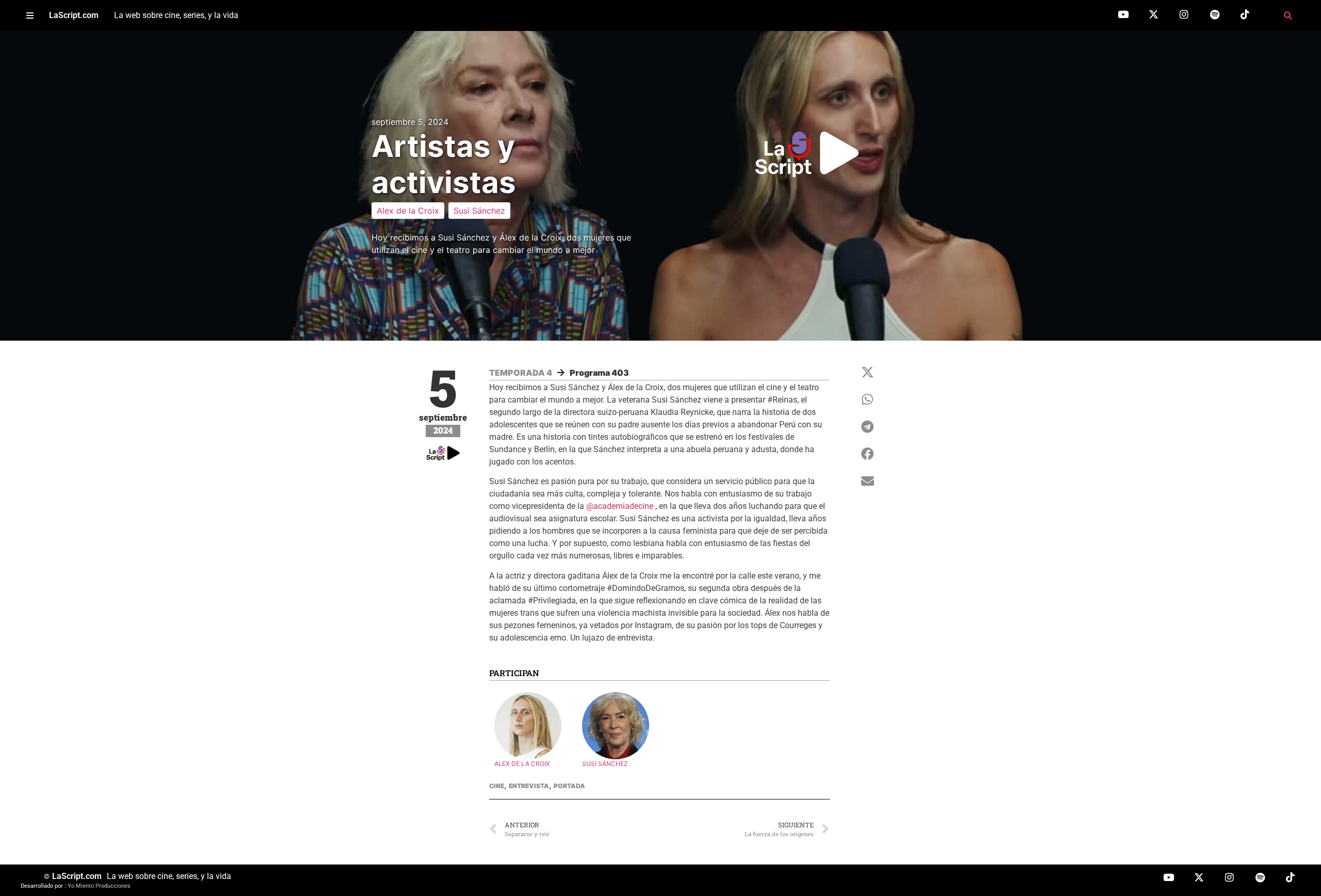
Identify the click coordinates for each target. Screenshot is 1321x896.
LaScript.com (74, 15)
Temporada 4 (520, 372)
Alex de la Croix (408, 210)
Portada (569, 786)
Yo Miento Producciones (99, 886)
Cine (496, 786)
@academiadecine (619, 506)
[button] (30, 16)
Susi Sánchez (479, 210)
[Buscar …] (1288, 15)
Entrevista (529, 786)
